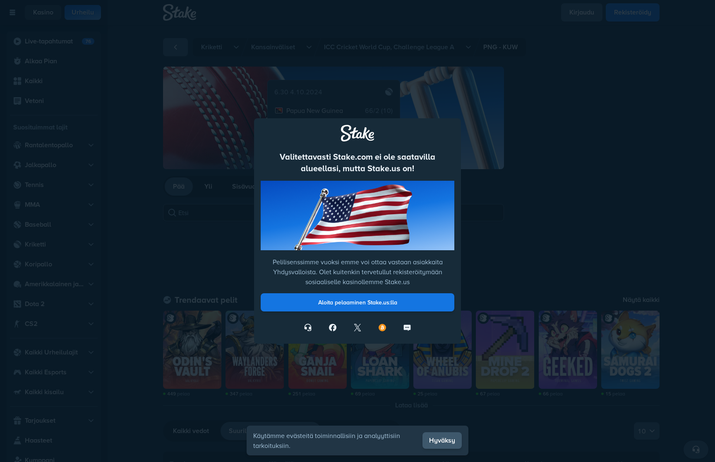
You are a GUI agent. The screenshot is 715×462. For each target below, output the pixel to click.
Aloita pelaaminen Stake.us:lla (357, 302)
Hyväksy (442, 440)
